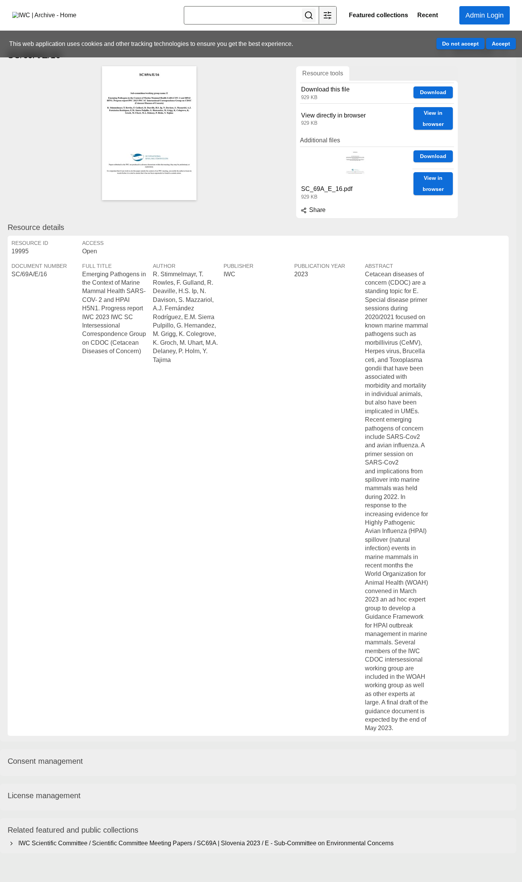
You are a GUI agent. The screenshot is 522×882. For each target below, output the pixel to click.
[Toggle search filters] (327, 15)
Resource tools (322, 73)
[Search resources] (309, 15)
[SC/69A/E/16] (149, 133)
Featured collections (378, 15)
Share (317, 210)
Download (433, 92)
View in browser (433, 118)
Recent (427, 15)
